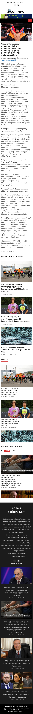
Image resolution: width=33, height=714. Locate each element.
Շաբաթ (7, 451)
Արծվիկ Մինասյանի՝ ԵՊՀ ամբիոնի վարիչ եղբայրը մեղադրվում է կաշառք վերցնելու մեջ (16, 663)
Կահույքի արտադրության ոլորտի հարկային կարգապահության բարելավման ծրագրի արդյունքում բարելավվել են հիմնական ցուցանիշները (16, 627)
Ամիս (13, 451)
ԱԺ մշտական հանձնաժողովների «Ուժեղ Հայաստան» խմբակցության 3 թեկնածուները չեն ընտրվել (16, 694)
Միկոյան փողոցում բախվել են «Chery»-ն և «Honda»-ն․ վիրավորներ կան (15, 350)
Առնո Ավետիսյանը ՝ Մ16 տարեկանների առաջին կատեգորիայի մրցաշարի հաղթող (15, 319)
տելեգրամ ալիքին (8, 60)
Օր (2, 451)
